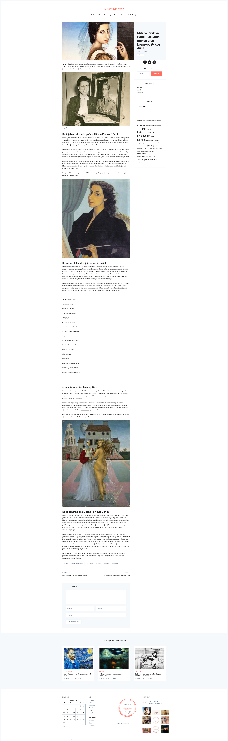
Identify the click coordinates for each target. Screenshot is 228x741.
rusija (160, 148)
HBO (141, 125)
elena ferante (154, 123)
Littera (80, 678)
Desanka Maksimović (142, 123)
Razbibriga (108, 15)
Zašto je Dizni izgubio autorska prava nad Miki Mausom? (148, 675)
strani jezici (149, 154)
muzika (157, 143)
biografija (139, 120)
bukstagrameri (146, 120)
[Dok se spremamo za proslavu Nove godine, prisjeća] (146, 720)
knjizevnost (143, 135)
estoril (159, 123)
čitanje (153, 159)
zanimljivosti (143, 159)
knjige (142, 128)
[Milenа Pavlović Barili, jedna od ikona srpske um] (146, 711)
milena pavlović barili (77, 563)
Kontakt (130, 15)
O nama (123, 15)
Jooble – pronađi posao (122, 723)
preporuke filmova (146, 148)
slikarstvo (115, 563)
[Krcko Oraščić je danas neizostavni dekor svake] (165, 711)
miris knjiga (152, 143)
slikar (153, 151)
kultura (66, 563)
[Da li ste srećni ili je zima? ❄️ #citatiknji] (156, 720)
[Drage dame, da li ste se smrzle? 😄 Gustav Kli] (165, 729)
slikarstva (75, 66)
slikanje (149, 151)
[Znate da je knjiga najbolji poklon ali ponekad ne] (156, 711)
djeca (148, 123)
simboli (145, 151)
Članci (100, 15)
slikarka (106, 563)
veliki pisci (148, 156)
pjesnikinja (90, 563)
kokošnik (152, 136)
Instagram (148, 125)
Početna (94, 15)
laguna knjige (149, 140)
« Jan (64, 726)
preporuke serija (154, 148)
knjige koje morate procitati (152, 129)
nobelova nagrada (142, 146)
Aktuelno (116, 15)
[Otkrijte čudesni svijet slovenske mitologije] (114, 659)
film (138, 125)
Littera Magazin (114, 8)
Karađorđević (93, 142)
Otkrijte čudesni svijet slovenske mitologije (111, 675)
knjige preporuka (145, 132)
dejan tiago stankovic (155, 120)
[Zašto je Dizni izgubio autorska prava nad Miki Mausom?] (149, 659)
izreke (154, 125)
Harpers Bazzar (111, 276)
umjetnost (141, 156)
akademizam (85, 410)
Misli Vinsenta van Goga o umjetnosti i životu (78, 675)
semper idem (140, 151)
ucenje (155, 154)
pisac (149, 145)
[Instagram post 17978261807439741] (156, 729)
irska (151, 125)
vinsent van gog (154, 156)
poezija (98, 563)
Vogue (96, 276)
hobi (144, 125)
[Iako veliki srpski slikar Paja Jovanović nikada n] (146, 729)
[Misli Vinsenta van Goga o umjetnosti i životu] (78, 659)
